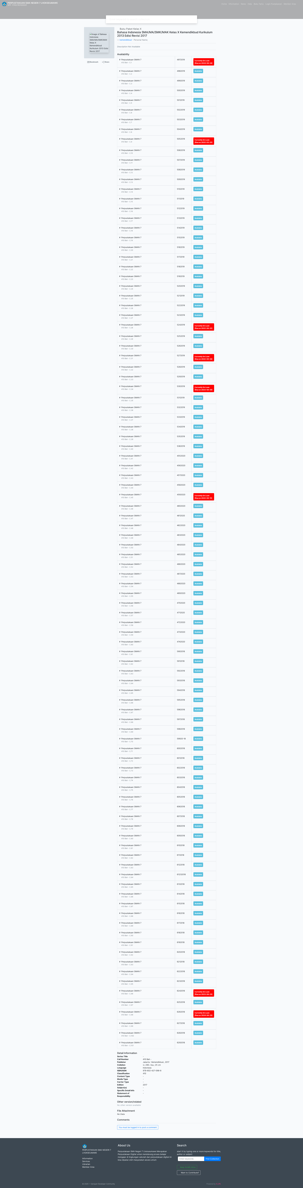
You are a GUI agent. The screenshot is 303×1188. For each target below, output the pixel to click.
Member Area (290, 4)
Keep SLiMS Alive (188, 1167)
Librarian (86, 1164)
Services (86, 1161)
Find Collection (212, 1159)
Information (234, 4)
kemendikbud (126, 40)
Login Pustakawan (273, 4)
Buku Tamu (259, 4)
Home (224, 4)
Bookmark (94, 62)
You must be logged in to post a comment (138, 1127)
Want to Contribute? (190, 1172)
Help (250, 4)
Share (106, 62)
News (243, 4)
